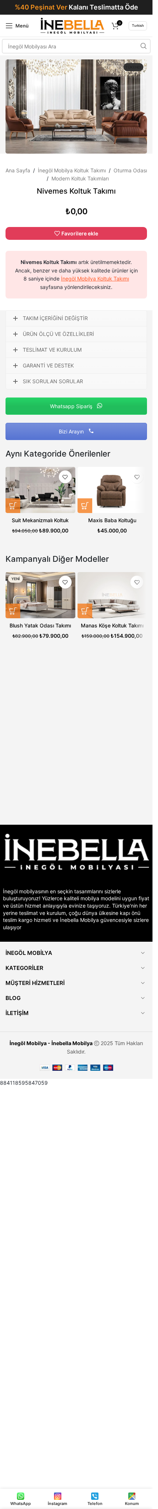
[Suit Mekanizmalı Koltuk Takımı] (40, 490)
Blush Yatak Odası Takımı (40, 625)
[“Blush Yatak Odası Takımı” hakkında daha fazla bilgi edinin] (13, 611)
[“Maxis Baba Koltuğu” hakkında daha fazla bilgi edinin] (85, 505)
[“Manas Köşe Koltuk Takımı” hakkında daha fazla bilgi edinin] (85, 611)
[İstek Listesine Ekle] (65, 476)
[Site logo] (72, 25)
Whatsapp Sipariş (72, 406)
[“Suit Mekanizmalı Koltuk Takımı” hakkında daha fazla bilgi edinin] (13, 505)
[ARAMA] (143, 46)
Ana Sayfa (18, 170)
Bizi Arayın (72, 431)
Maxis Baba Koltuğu (112, 520)
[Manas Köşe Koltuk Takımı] (112, 595)
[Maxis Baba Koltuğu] (112, 490)
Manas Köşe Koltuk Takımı (112, 625)
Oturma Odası (130, 170)
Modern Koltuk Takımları (80, 178)
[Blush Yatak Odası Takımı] (40, 595)
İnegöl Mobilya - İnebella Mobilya (51, 1043)
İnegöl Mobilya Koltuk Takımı (72, 170)
